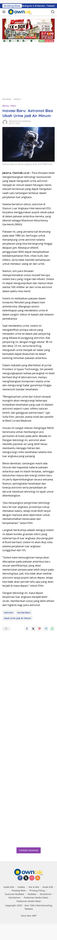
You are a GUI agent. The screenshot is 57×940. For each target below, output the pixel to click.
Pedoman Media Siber (36, 897)
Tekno (13, 105)
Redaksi (32, 894)
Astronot (8, 612)
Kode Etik (9, 887)
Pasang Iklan (19, 890)
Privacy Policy (37, 890)
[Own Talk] (23, 11)
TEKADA (28, 909)
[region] (28, 68)
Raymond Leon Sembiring (20, 121)
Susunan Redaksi (14, 894)
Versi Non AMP (28, 915)
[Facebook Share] (27, 628)
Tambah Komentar (28, 850)
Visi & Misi (33, 887)
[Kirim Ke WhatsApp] (52, 628)
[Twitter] (25, 878)
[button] (4, 11)
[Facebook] (20, 878)
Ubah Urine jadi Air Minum (17, 618)
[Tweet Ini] (33, 628)
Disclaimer (46, 894)
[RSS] (37, 878)
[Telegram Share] (46, 628)
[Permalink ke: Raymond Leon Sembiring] (4, 121)
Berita (5, 105)
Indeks (21, 887)
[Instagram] (31, 878)
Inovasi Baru (23, 612)
